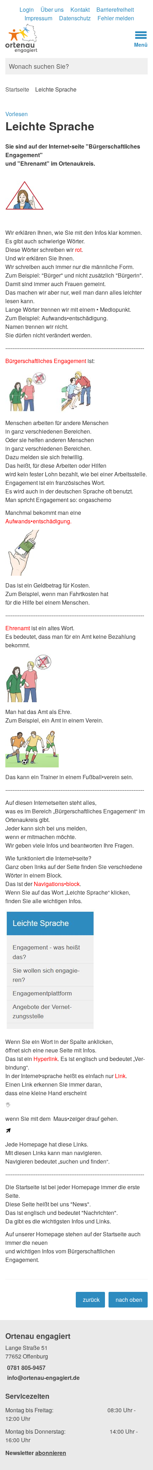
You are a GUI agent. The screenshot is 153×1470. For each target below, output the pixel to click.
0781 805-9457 (25, 1367)
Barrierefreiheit (115, 9)
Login (27, 9)
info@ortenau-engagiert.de (42, 1377)
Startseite (17, 89)
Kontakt (80, 9)
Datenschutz (75, 18)
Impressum (38, 18)
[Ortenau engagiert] (76, 1356)
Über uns (52, 9)
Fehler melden (115, 18)
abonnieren (50, 1453)
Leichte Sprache (55, 89)
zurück (91, 1299)
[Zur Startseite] (57, 37)
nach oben (129, 1299)
